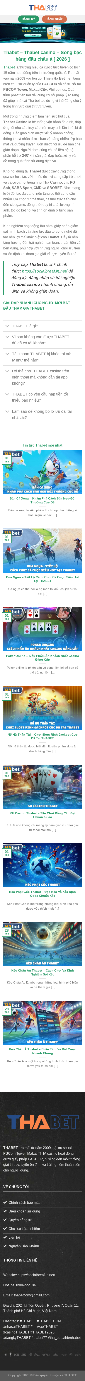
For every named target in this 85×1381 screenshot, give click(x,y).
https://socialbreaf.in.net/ (44, 271)
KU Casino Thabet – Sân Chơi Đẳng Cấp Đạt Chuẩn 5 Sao (42, 815)
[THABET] (42, 7)
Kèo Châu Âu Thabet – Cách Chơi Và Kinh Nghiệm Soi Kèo (42, 972)
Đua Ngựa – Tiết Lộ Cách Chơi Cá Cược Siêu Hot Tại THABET (42, 579)
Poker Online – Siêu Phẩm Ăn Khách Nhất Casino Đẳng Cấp (42, 658)
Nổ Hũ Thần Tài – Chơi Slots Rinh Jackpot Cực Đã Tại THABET (43, 736)
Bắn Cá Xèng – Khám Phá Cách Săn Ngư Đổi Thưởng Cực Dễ (42, 500)
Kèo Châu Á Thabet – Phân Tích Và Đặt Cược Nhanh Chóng (42, 1051)
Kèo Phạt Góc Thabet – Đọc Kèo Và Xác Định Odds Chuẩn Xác (42, 893)
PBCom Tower (14, 1153)
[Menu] (5, 7)
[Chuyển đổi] (7, 326)
